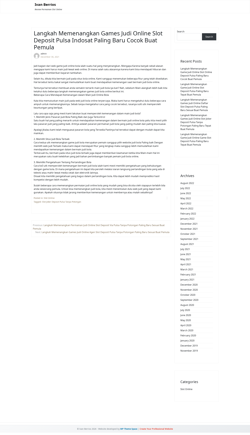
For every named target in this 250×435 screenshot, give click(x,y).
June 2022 (185, 193)
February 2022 (188, 213)
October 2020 (187, 294)
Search (180, 31)
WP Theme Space (128, 428)
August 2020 (187, 305)
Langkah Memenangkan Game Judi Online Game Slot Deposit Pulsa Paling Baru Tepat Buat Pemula (195, 139)
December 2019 (189, 345)
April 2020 (185, 325)
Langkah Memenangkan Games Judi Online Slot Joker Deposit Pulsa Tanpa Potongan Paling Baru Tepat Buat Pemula (196, 122)
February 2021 (188, 274)
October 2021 (187, 233)
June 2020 (185, 315)
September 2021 (189, 239)
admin (44, 53)
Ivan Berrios (45, 4)
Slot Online (49, 198)
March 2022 (186, 208)
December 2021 (189, 223)
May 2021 (185, 259)
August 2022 (187, 183)
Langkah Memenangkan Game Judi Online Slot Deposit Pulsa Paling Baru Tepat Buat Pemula (194, 89)
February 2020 (188, 335)
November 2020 (189, 289)
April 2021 (185, 264)
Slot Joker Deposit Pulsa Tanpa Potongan (61, 201)
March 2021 (186, 269)
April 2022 (185, 203)
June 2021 (185, 254)
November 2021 (189, 228)
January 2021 (187, 279)
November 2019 (189, 350)
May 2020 (185, 320)
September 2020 (189, 300)
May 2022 (185, 198)
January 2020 (187, 340)
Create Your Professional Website (156, 428)
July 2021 (185, 249)
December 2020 (189, 284)
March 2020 (186, 330)
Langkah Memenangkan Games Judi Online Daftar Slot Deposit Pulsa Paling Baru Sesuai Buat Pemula (194, 105)
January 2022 (187, 218)
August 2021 (187, 244)
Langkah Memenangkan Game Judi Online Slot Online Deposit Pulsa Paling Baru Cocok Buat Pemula (196, 74)
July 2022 (185, 188)
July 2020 (185, 310)
